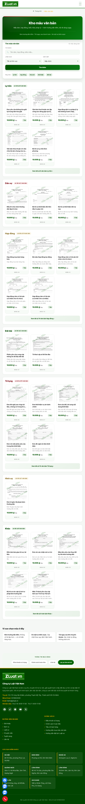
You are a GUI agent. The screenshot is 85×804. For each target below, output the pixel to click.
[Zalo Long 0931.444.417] (4, 792)
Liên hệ (52, 662)
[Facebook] (4, 780)
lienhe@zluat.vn (12, 701)
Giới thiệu (7, 724)
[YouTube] (20, 709)
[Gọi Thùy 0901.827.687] (5, 799)
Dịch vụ (6, 727)
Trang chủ (38, 11)
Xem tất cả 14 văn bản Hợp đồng (42, 318)
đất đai (49, 75)
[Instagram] (15, 709)
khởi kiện (41, 75)
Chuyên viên (8, 733)
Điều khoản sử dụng (20, 662)
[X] (26, 709)
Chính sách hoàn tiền (39, 662)
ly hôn (15, 75)
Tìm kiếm (42, 67)
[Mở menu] (80, 4)
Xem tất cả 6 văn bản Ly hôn (42, 171)
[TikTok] (10, 709)
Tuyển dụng (8, 736)
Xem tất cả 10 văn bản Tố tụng (42, 466)
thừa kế (32, 75)
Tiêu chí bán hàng (52, 727)
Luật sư (6, 730)
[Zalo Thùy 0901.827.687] (4, 786)
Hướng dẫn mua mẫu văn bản (56, 730)
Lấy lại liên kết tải (66, 662)
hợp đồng (23, 75)
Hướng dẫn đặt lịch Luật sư (55, 733)
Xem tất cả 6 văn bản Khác (42, 614)
